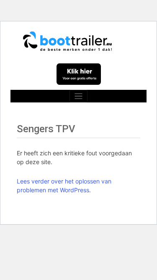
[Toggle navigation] (78, 96)
